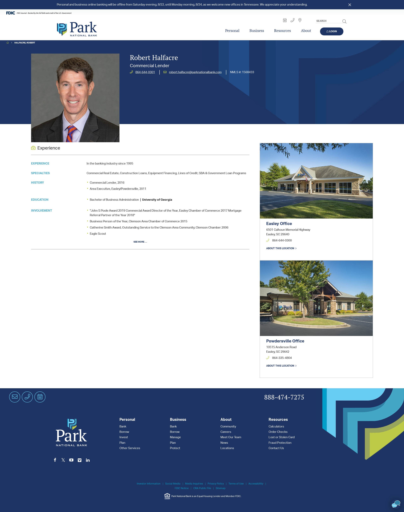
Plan (122, 442)
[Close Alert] (349, 4)
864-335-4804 (282, 358)
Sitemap (221, 488)
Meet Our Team (230, 437)
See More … (140, 242)
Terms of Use (236, 484)
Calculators (276, 426)
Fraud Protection (280, 442)
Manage (175, 437)
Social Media (172, 484)
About (306, 30)
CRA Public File (202, 488)
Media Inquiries (194, 484)
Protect (175, 448)
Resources (282, 30)
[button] (396, 504)
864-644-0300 (282, 240)
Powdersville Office (285, 341)
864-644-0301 (145, 72)
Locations (227, 448)
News (224, 442)
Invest (123, 437)
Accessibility (255, 484)
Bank (122, 426)
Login (333, 31)
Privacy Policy (216, 484)
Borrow (124, 431)
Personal (232, 30)
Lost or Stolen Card (282, 437)
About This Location (280, 248)
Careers (225, 431)
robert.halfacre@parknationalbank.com (195, 72)
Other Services (129, 448)
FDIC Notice (182, 488)
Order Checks (278, 431)
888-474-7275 (284, 397)
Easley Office (279, 224)
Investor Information (148, 484)
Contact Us (276, 448)
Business (257, 30)
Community (228, 426)
